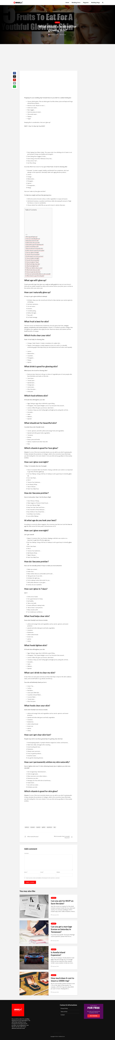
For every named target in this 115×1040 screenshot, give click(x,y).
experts (38, 827)
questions (49, 827)
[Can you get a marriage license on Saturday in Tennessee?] (34, 932)
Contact (63, 1014)
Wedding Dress (76, 2)
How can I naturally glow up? (33, 238)
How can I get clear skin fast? (34, 272)
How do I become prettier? (33, 254)
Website (58, 872)
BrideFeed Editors (54, 34)
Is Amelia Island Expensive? (58, 953)
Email (41, 872)
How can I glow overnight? (32, 252)
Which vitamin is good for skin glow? (35, 276)
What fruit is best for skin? (32, 240)
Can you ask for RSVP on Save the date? (62, 902)
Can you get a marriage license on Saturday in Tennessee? (61, 929)
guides (43, 827)
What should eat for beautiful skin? (34, 248)
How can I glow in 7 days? (33, 262)
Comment (26, 853)
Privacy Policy (64, 1008)
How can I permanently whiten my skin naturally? (39, 274)
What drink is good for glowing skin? (35, 244)
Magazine (85, 2)
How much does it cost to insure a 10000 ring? (62, 979)
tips (55, 827)
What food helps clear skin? (33, 264)
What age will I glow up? (31, 236)
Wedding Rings (95, 2)
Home (67, 2)
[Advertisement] (57, 57)
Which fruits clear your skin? (33, 242)
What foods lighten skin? (33, 266)
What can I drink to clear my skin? (34, 268)
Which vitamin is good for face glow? (35, 250)
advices (27, 827)
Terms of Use (64, 1011)
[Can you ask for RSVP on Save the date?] (34, 906)
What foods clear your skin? (33, 270)
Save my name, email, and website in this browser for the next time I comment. (43, 877)
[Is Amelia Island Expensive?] (34, 957)
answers (33, 827)
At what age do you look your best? (34, 256)
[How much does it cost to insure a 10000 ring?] (34, 983)
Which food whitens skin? (32, 246)
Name (25, 872)
